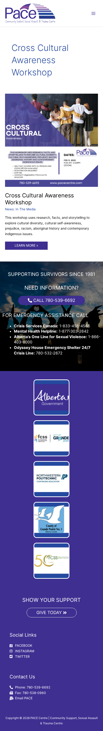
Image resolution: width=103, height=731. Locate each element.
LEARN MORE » (26, 244)
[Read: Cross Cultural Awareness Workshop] (51, 140)
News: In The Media (20, 209)
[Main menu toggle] (93, 13)
